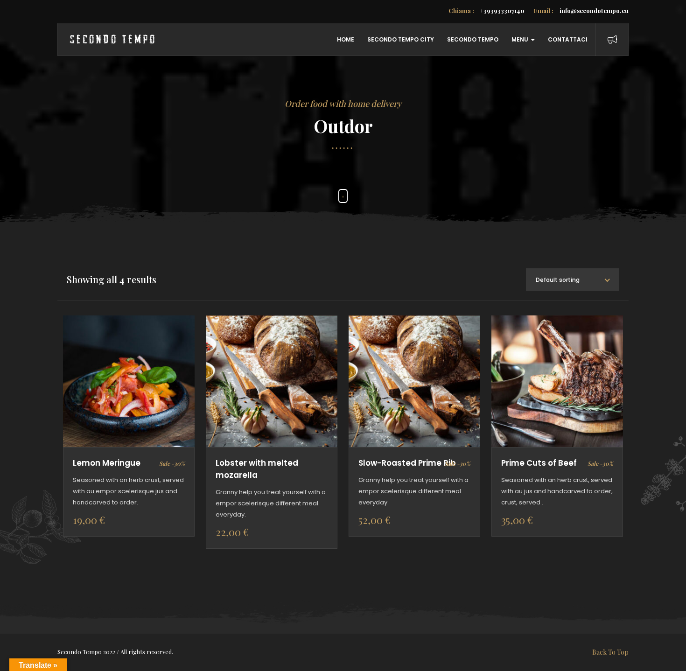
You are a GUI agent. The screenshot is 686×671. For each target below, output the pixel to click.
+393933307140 (486, 10)
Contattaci (568, 39)
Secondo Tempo (472, 39)
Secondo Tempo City (400, 39)
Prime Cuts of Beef (539, 462)
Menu (519, 39)
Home (345, 39)
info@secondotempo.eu (581, 10)
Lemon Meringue (106, 462)
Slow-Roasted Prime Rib (407, 462)
